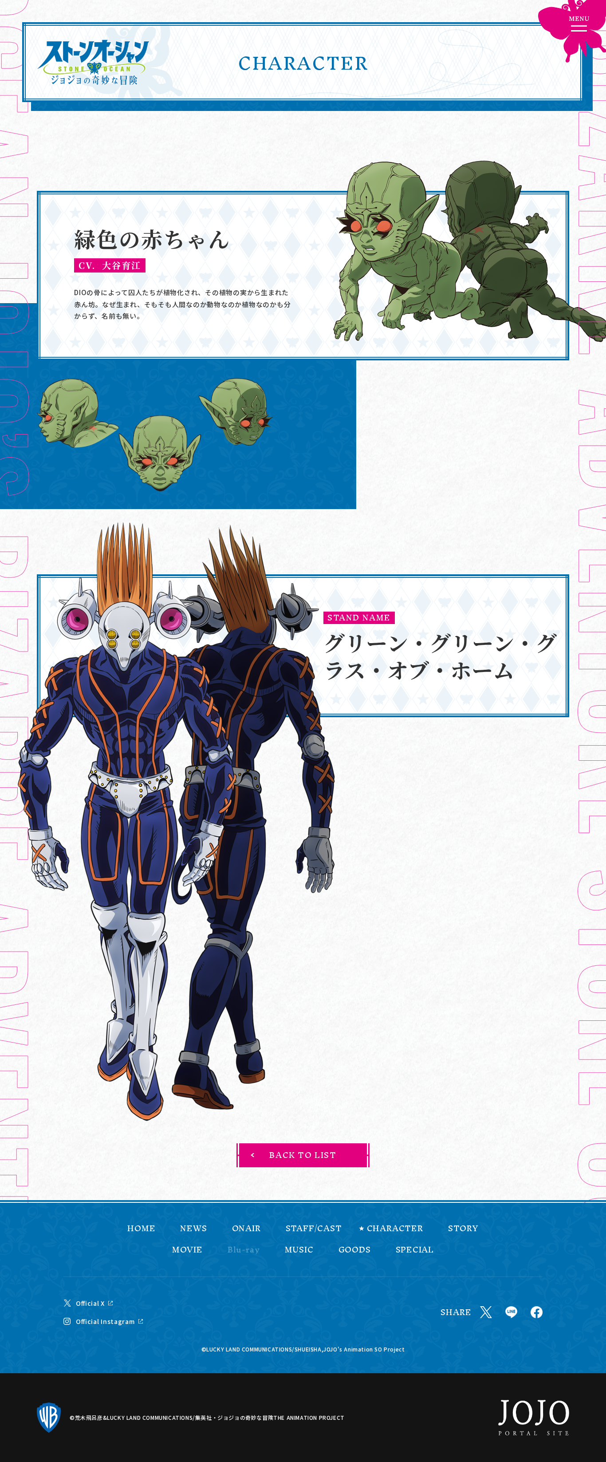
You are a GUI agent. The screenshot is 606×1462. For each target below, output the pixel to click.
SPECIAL (415, 1249)
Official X (90, 1303)
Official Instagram (105, 1321)
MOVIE (187, 1249)
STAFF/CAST (314, 1228)
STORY (463, 1228)
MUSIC (299, 1249)
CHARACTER (395, 1228)
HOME (141, 1228)
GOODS (354, 1249)
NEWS (193, 1228)
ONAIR (246, 1228)
